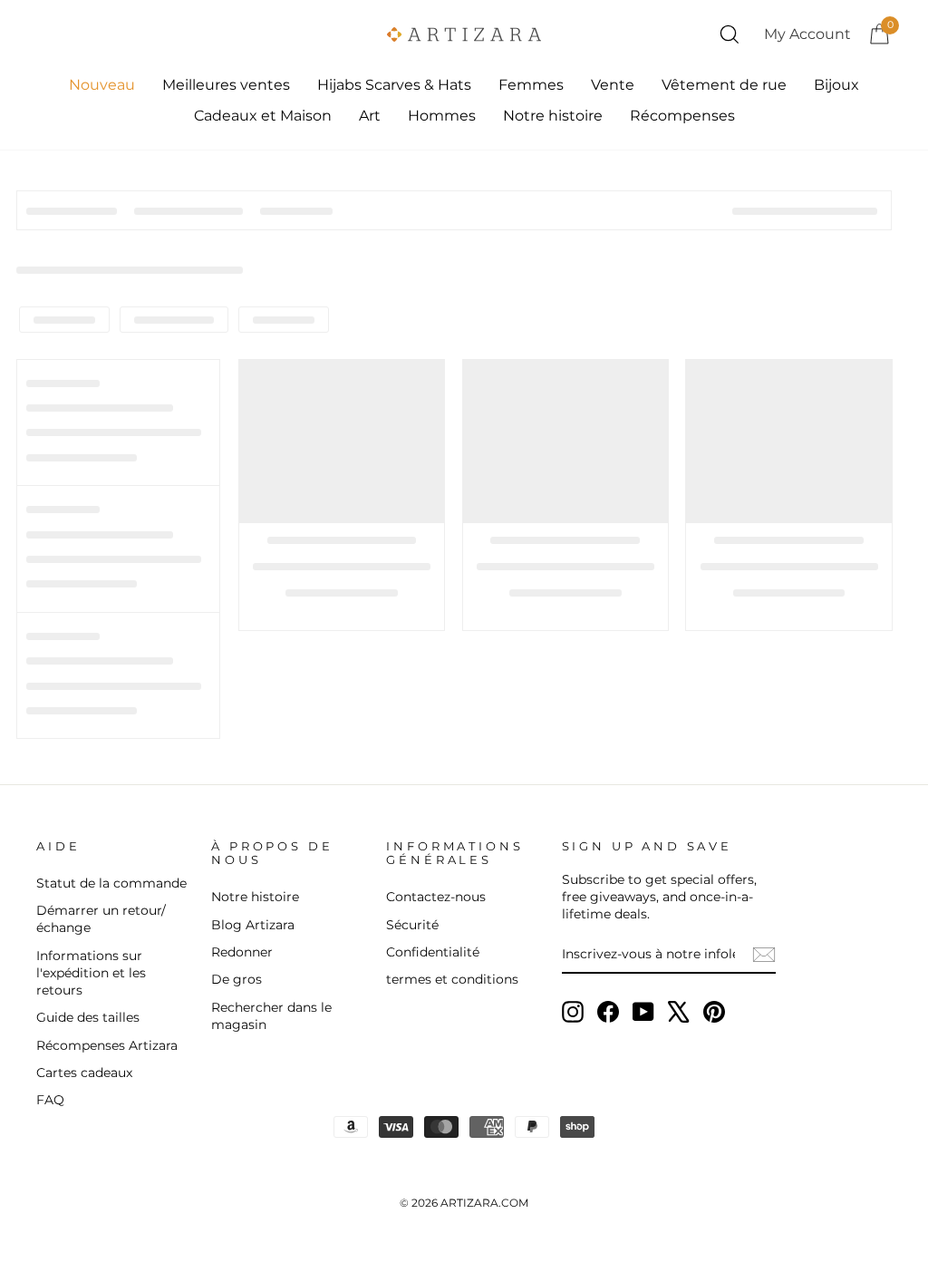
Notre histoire (553, 115)
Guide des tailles (88, 1017)
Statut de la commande (111, 883)
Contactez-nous (436, 896)
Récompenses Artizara (107, 1045)
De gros (236, 979)
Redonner (242, 952)
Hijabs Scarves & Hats (394, 84)
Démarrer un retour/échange (101, 919)
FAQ (50, 1099)
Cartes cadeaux (84, 1072)
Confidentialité (432, 952)
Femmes (531, 84)
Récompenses (682, 115)
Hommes (442, 115)
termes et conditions (452, 979)
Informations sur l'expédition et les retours (91, 972)
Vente (612, 84)
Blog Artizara (253, 925)
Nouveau (102, 84)
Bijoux (836, 84)
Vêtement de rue (724, 84)
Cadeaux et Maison (263, 115)
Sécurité (412, 925)
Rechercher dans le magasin (271, 1016)
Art (370, 115)
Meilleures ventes (226, 84)
